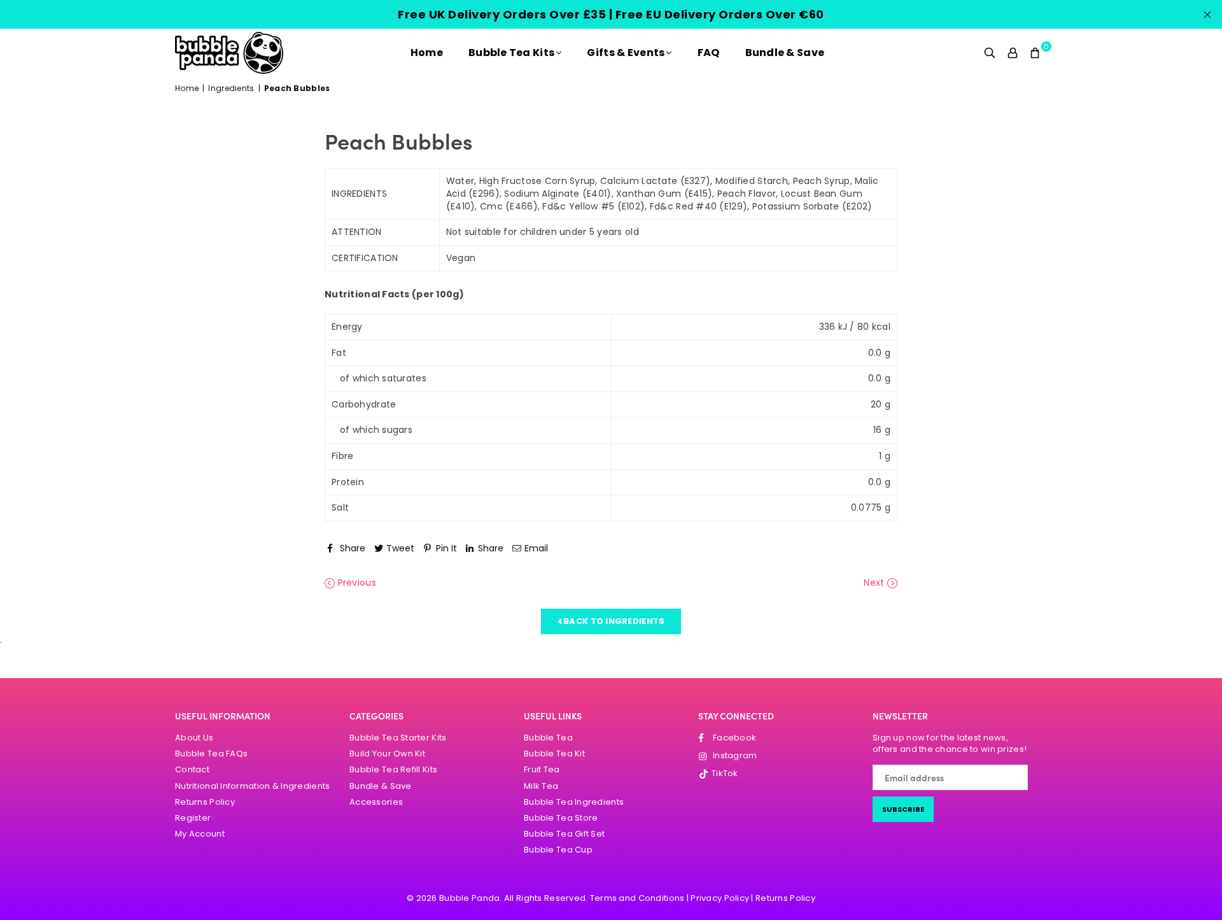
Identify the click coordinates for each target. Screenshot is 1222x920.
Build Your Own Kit (387, 753)
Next (875, 583)
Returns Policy (205, 802)
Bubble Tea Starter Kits (397, 738)
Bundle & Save (785, 52)
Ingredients (231, 88)
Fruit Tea (542, 769)
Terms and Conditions (637, 898)
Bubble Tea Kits (511, 52)
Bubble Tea (548, 738)
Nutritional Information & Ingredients (252, 786)
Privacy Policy (720, 898)
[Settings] (1012, 52)
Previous (355, 583)
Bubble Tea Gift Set (564, 834)
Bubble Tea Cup (558, 850)
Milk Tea (541, 786)
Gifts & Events (625, 52)
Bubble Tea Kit (554, 753)
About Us (194, 738)
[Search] (989, 52)
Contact (192, 769)
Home (427, 52)
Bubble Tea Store (561, 818)
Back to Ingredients (613, 620)
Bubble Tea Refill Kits (393, 769)
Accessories (376, 802)
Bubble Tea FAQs (211, 753)
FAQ (709, 52)
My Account (200, 834)
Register (193, 818)
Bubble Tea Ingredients (574, 802)
